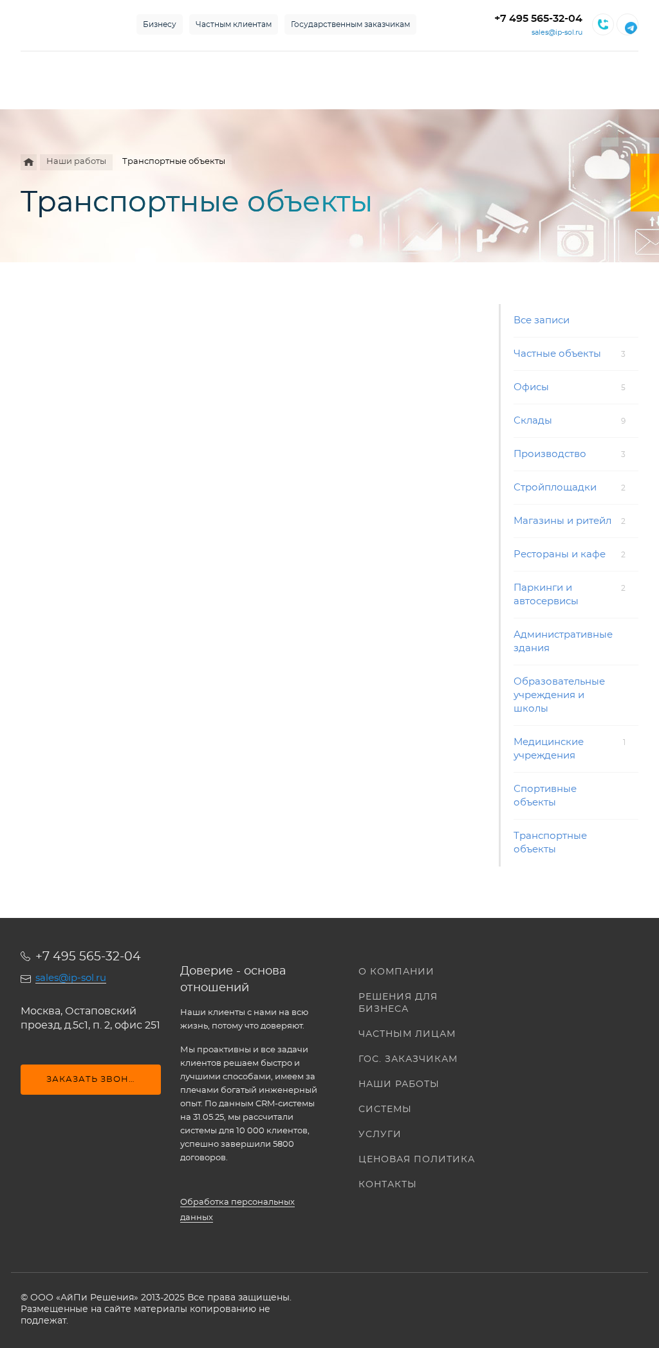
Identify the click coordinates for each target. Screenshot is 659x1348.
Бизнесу (159, 24)
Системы (385, 1109)
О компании (396, 971)
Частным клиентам (234, 24)
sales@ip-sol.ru (557, 32)
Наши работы (399, 1084)
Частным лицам (407, 1034)
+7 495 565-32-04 (538, 18)
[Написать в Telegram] (627, 24)
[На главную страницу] (66, 24)
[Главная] (29, 162)
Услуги (380, 1134)
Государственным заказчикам (350, 24)
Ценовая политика (416, 1159)
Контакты (387, 1184)
